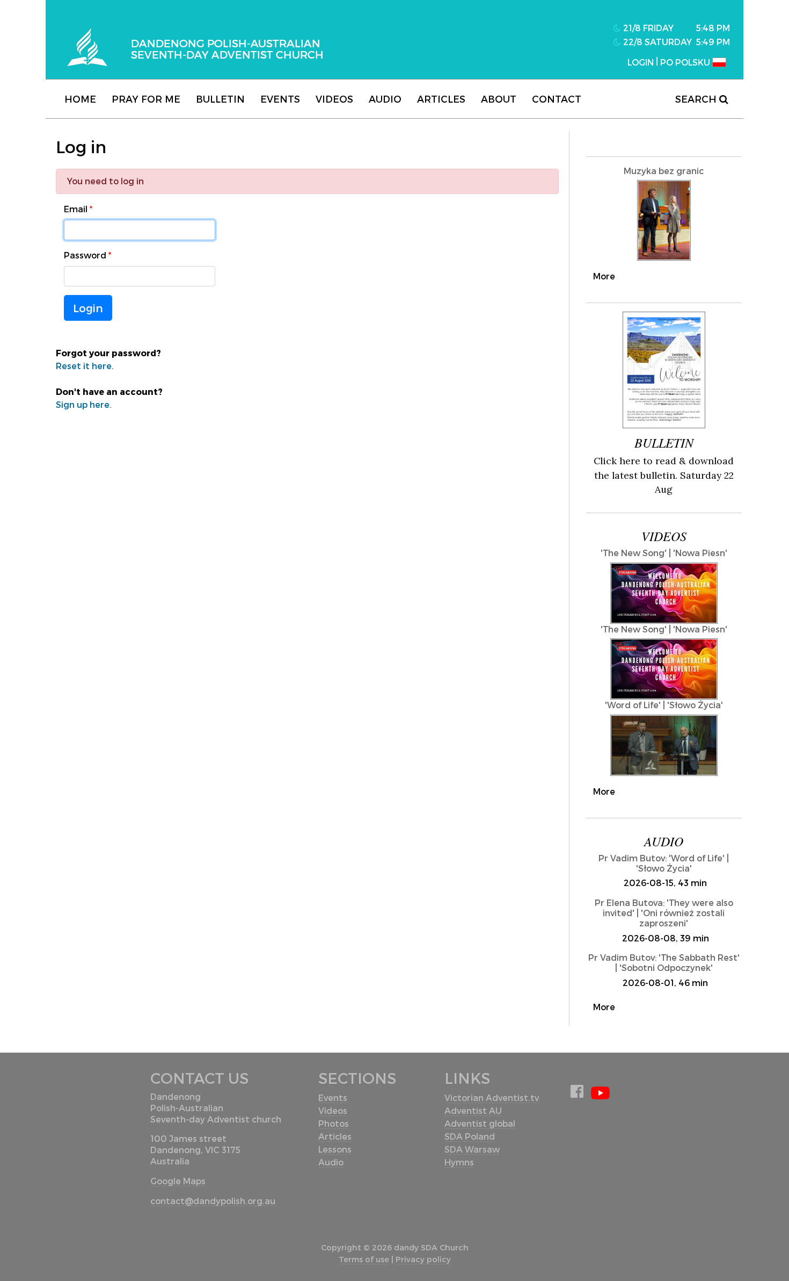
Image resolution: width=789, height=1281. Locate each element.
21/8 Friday (647, 28)
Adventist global (479, 1123)
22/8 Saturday (656, 42)
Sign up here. (84, 404)
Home (80, 98)
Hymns (459, 1162)
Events (280, 98)
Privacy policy (423, 1259)
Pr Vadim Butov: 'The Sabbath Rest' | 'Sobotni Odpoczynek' (664, 962)
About (498, 98)
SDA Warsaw (472, 1149)
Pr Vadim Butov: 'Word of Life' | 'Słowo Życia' (663, 863)
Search (697, 98)
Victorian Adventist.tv (491, 1097)
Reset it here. (85, 366)
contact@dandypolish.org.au (212, 1201)
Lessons (335, 1149)
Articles (441, 98)
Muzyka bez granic (664, 170)
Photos (333, 1123)
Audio (385, 98)
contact (556, 98)
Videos (334, 98)
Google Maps (178, 1181)
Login (88, 307)
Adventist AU (473, 1110)
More (604, 276)
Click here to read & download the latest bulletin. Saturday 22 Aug (664, 475)
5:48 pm (713, 28)
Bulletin (220, 98)
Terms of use (364, 1259)
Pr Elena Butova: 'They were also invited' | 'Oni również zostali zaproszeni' (664, 912)
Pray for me (146, 98)
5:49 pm (713, 42)
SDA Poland (469, 1136)
